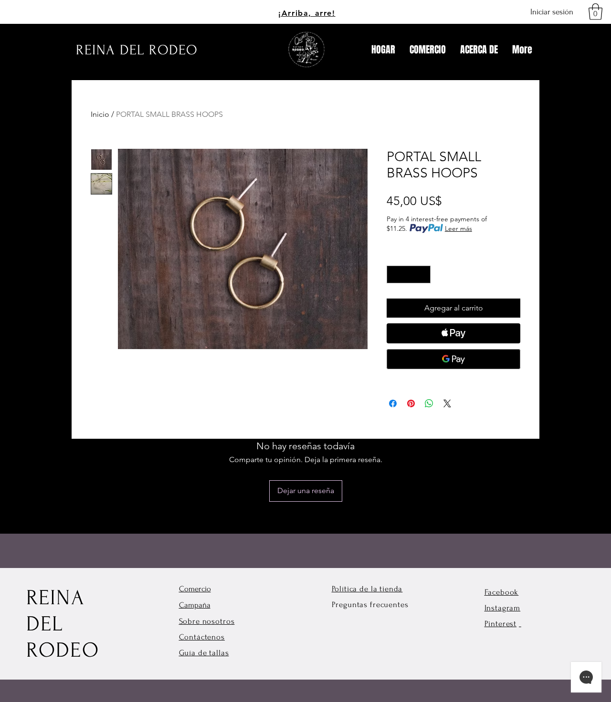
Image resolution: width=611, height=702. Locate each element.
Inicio (100, 114)
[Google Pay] (453, 359)
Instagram (503, 607)
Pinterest (501, 623)
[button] (595, 11)
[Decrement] (394, 274)
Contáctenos (202, 636)
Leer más (458, 228)
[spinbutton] (408, 274)
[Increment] (423, 274)
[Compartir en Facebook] (393, 403)
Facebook (502, 592)
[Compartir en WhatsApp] (429, 403)
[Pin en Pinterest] (411, 403)
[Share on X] (447, 403)
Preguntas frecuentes (370, 604)
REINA (55, 597)
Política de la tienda (367, 588)
